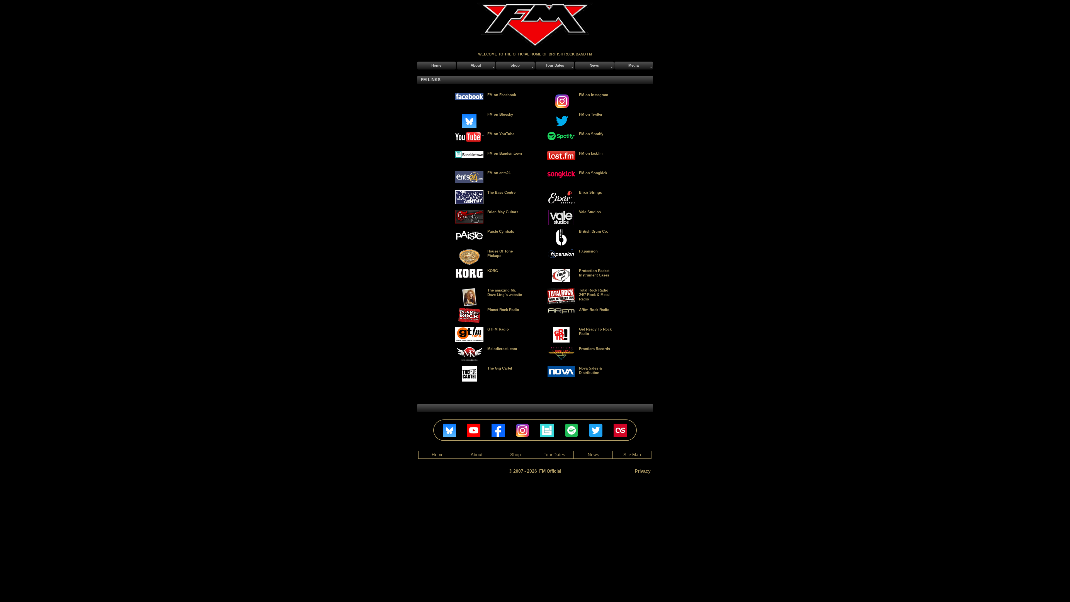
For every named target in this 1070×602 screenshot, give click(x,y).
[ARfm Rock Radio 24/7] (561, 310)
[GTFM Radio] (469, 329)
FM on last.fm (591, 153)
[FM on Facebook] (469, 95)
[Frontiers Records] (561, 349)
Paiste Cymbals (500, 231)
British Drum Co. (593, 231)
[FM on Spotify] (561, 134)
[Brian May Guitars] (469, 212)
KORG (492, 271)
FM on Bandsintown (504, 153)
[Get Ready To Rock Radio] (561, 329)
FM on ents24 (498, 173)
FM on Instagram (593, 95)
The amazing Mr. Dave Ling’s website (504, 292)
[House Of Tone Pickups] (469, 251)
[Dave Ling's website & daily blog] (469, 291)
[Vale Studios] (561, 212)
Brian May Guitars (502, 212)
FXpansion (588, 251)
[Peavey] (469, 232)
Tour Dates (554, 454)
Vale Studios (590, 212)
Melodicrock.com (502, 349)
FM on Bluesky (500, 114)
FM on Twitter (590, 114)
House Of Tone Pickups (500, 253)
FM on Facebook (501, 95)
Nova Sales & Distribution (590, 370)
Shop (515, 454)
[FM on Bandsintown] (469, 154)
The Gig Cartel (499, 368)
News (593, 454)
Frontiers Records (594, 349)
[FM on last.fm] (561, 154)
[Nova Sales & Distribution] (561, 368)
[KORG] (469, 271)
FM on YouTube (500, 134)
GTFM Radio (498, 329)
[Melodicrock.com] (469, 349)
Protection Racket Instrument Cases (594, 273)
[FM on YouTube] (469, 134)
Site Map (632, 454)
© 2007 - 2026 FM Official (535, 471)
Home (438, 454)
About (476, 454)
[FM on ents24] (469, 173)
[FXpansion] (561, 251)
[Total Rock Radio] (561, 271)
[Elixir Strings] (561, 193)
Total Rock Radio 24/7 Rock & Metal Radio (594, 294)
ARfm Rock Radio (594, 310)
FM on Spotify (591, 134)
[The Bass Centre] (469, 193)
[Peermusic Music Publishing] (469, 368)
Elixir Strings (590, 192)
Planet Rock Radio (503, 310)
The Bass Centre (501, 192)
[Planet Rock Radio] (469, 310)
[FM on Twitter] (561, 95)
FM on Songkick (593, 173)
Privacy (643, 471)
